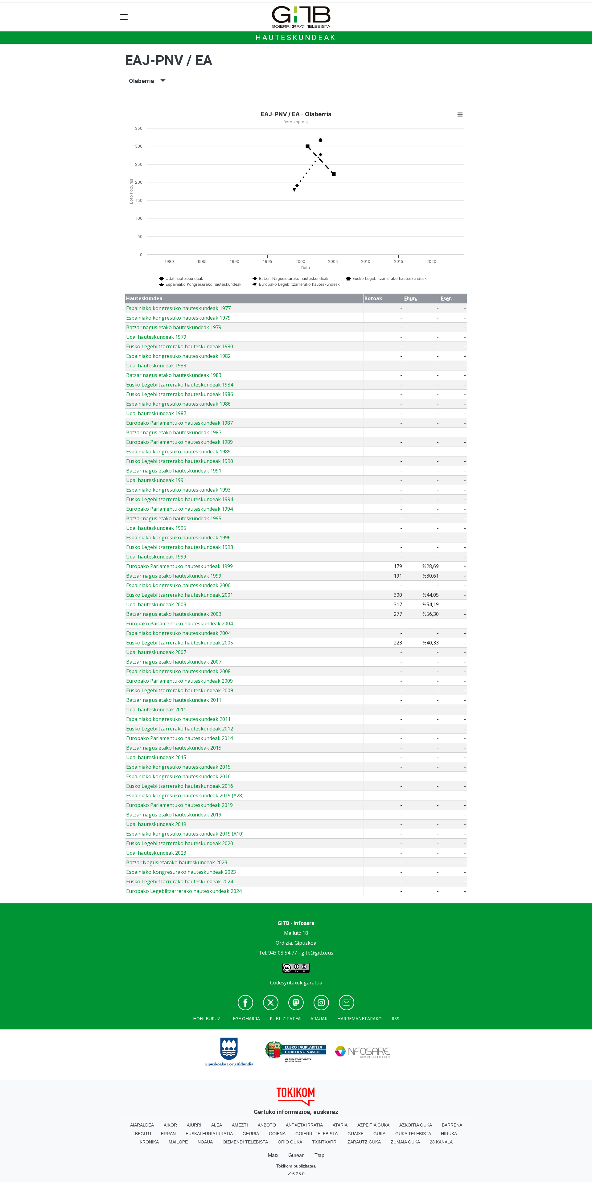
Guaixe (355, 1133)
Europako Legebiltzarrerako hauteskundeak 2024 (184, 891)
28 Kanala (441, 1141)
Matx (273, 1155)
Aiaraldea (142, 1125)
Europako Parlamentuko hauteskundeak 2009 (179, 680)
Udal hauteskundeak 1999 (156, 556)
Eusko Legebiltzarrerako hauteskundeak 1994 (179, 499)
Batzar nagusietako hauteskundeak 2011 (173, 700)
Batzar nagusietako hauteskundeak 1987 (173, 432)
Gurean (296, 1155)
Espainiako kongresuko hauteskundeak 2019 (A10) (185, 833)
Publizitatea (285, 1018)
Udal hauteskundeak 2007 (156, 652)
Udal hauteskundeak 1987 (156, 413)
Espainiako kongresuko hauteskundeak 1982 (178, 356)
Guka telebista (413, 1133)
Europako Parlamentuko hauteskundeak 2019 (179, 805)
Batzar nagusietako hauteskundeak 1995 (173, 518)
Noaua (205, 1141)
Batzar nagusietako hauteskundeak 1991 (173, 470)
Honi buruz (206, 1018)
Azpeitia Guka (373, 1125)
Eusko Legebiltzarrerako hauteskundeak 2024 (179, 881)
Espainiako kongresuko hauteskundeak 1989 (178, 451)
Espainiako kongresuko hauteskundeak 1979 (178, 317)
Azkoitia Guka (415, 1125)
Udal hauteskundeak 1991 (156, 480)
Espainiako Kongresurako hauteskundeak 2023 (181, 872)
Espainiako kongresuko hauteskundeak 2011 (178, 719)
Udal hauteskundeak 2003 (156, 604)
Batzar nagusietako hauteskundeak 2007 (173, 661)
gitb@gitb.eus (317, 952)
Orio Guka (290, 1141)
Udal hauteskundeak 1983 (156, 365)
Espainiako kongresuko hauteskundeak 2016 (178, 776)
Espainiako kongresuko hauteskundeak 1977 (178, 308)
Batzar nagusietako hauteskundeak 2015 (173, 747)
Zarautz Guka (364, 1141)
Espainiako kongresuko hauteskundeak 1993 (178, 489)
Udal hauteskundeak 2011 (156, 709)
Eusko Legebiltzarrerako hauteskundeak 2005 (179, 642)
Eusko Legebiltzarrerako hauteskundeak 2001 (179, 594)
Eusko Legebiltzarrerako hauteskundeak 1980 (179, 346)
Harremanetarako (359, 1018)
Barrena (452, 1125)
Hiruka (449, 1133)
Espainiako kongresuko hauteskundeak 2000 (178, 585)
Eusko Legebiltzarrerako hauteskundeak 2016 (179, 786)
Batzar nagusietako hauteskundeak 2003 (173, 614)
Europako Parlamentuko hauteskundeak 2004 (179, 623)
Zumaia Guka (405, 1141)
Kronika (149, 1141)
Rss (395, 1018)
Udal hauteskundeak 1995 (156, 528)
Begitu (143, 1133)
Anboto (267, 1125)
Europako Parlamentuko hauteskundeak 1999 (179, 566)
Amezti (240, 1125)
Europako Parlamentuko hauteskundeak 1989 (179, 442)
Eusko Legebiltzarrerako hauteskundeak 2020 (179, 843)
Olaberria (144, 80)
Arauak (318, 1018)
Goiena (277, 1133)
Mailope (178, 1141)
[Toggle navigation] (124, 17)
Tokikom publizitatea (296, 1166)
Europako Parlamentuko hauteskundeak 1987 (179, 422)
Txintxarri (325, 1141)
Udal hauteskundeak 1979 (156, 336)
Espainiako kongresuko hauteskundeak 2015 (178, 766)
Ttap (319, 1155)
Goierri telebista (316, 1133)
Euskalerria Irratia (209, 1133)
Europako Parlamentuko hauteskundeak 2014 (179, 738)
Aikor (170, 1125)
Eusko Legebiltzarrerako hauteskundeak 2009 (179, 690)
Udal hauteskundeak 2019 (156, 824)
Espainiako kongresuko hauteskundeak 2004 (178, 633)
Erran (168, 1133)
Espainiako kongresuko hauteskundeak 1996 (178, 537)
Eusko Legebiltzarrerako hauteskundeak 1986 (179, 394)
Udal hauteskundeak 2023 (156, 852)
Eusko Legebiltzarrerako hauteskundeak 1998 (179, 547)
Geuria (251, 1133)
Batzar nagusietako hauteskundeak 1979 (173, 327)
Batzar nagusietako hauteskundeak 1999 (173, 575)
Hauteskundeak (296, 37)
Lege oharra (245, 1018)
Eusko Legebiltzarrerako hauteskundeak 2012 (179, 728)
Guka (379, 1133)
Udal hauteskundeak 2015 (156, 757)
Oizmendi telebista (245, 1141)
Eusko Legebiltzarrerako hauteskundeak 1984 (179, 384)
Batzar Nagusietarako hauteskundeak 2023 (176, 862)
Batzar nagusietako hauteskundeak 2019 (173, 814)
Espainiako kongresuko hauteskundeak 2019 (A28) (185, 795)
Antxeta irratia (304, 1125)
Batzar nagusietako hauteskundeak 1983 (173, 375)
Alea (216, 1125)
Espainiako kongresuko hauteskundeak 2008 (178, 671)
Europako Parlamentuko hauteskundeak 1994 (179, 508)
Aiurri (194, 1125)
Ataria (340, 1125)
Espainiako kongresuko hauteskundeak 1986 (178, 403)
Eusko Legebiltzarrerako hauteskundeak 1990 (179, 461)
